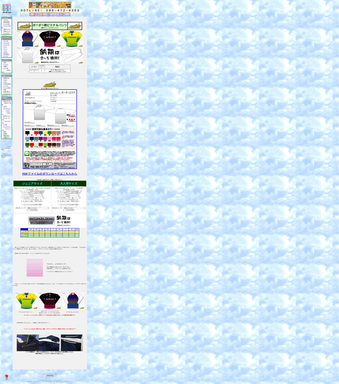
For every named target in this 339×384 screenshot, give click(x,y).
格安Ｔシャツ (7, 116)
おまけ (5, 80)
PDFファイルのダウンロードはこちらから (49, 173)
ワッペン (6, 64)
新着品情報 (6, 22)
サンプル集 (6, 24)
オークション (7, 108)
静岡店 (5, 133)
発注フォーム (7, 29)
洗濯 (5, 131)
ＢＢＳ (5, 106)
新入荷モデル (38, 14)
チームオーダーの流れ (55, 14)
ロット (5, 47)
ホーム (32, 14)
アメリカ (8, 111)
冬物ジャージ (7, 31)
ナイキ (5, 50)
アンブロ (6, 41)
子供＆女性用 (7, 84)
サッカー (8, 110)
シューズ (6, 85)
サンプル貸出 (7, 87)
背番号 (5, 66)
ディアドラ (6, 45)
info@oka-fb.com (50, 375)
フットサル (6, 33)
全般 (5, 62)
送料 (5, 89)
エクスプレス (7, 93)
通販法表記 (6, 135)
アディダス (6, 43)
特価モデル (6, 78)
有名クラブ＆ (7, 101)
